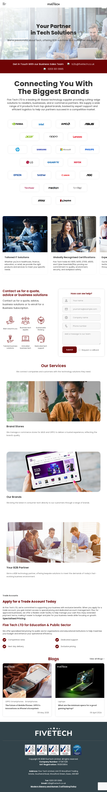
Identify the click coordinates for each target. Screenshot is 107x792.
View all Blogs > (97, 658)
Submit (69, 349)
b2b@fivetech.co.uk (53, 783)
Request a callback (90, 350)
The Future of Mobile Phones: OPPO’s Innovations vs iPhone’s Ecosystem (22, 707)
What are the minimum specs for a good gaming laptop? (77, 707)
